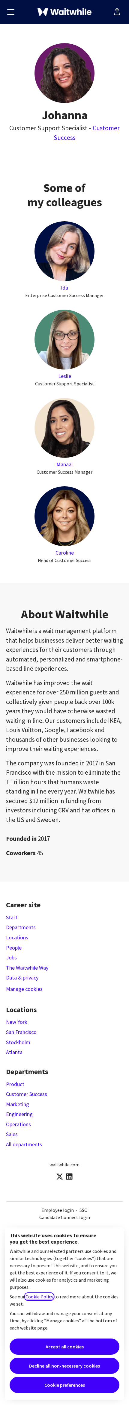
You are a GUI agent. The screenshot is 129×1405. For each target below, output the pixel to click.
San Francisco (21, 1032)
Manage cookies (24, 988)
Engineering (19, 1114)
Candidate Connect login (64, 1217)
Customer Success (26, 1094)
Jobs (11, 957)
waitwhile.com (65, 1165)
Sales (12, 1134)
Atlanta (14, 1052)
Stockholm (18, 1042)
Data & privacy (22, 977)
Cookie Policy (39, 1297)
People (14, 947)
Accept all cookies (65, 1347)
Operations (18, 1124)
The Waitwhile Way (27, 967)
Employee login (57, 1210)
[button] (117, 12)
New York (16, 1021)
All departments (24, 1144)
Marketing (17, 1104)
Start (11, 917)
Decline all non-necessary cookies (64, 1366)
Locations (17, 937)
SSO (84, 1210)
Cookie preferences (64, 1385)
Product (15, 1084)
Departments (21, 927)
